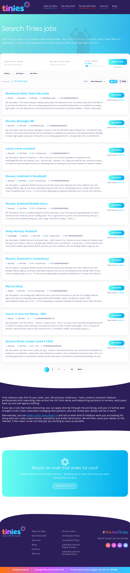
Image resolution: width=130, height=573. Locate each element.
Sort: (86, 81)
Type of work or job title (14, 61)
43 (72, 369)
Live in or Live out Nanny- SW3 (26, 314)
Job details (116, 95)
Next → (81, 369)
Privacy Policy (69, 532)
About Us (36, 540)
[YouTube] (125, 545)
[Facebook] (108, 545)
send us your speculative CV (42, 415)
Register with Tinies (65, 486)
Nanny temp (14, 286)
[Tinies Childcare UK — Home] (16, 6)
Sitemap (36, 554)
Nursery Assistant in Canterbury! (27, 259)
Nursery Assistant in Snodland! (26, 176)
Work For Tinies (39, 532)
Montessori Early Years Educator (27, 93)
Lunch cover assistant (20, 149)
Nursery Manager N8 (20, 121)
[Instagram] (113, 545)
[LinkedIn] (119, 545)
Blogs (34, 545)
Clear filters (118, 67)
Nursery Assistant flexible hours (26, 204)
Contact (36, 549)
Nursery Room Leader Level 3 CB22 (29, 341)
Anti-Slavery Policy (71, 536)
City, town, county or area (60, 61)
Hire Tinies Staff (39, 536)
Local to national (91, 61)
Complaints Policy (71, 540)
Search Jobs (117, 62)
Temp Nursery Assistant (21, 231)
